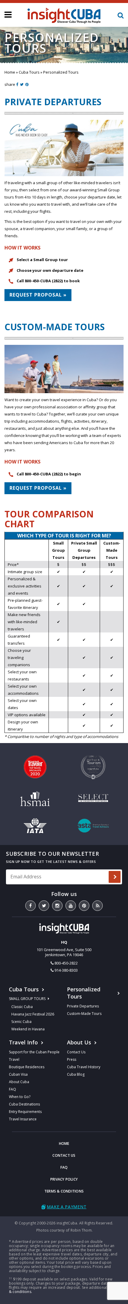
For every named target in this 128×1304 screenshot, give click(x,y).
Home (9, 72)
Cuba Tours (29, 72)
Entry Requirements (25, 1111)
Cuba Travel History (83, 1066)
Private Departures (83, 1006)
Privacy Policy (64, 1179)
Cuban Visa (18, 1074)
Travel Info (23, 1042)
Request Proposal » (38, 294)
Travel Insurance (23, 1119)
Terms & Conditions (64, 1191)
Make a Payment (66, 1207)
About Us (79, 1042)
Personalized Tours (83, 993)
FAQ (12, 1089)
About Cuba (19, 1081)
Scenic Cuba (21, 1021)
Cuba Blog (76, 1074)
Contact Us (76, 1052)
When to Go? (19, 1096)
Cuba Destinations (24, 1104)
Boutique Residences (26, 1066)
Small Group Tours (27, 998)
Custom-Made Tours (84, 1013)
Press (71, 1059)
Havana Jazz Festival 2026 (32, 1014)
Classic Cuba (22, 1006)
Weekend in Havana (28, 1029)
